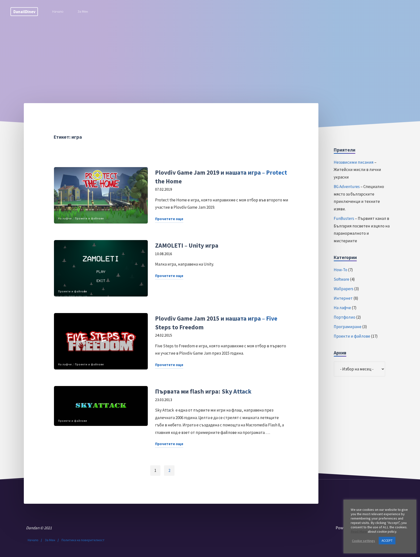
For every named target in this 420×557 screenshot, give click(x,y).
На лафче (65, 218)
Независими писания (354, 162)
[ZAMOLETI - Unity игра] (101, 268)
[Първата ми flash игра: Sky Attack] (101, 406)
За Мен (50, 540)
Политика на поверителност (83, 540)
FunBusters (344, 218)
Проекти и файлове (89, 218)
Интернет (343, 298)
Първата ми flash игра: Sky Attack (203, 391)
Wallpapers (343, 288)
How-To (340, 269)
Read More (359, 531)
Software (341, 279)
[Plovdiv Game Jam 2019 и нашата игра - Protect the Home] (101, 195)
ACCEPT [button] (387, 541)
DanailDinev (24, 11)
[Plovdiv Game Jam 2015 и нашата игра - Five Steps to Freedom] (101, 341)
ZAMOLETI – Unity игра (186, 245)
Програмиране (347, 326)
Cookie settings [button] (363, 541)
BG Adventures (347, 186)
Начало (33, 540)
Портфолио (344, 317)
